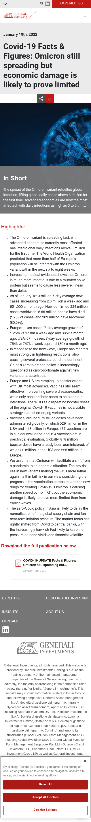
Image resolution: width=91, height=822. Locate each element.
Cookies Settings (45, 810)
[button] (41, 4)
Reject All (45, 784)
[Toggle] (85, 15)
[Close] (85, 761)
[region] (45, 787)
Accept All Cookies (45, 797)
